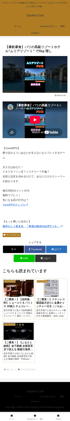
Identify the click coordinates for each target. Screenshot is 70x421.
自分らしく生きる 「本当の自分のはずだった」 (31, 226)
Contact (35, 401)
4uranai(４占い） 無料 (52, 396)
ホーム (18, 396)
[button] (45, 258)
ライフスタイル (13, 235)
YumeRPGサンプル (14, 204)
